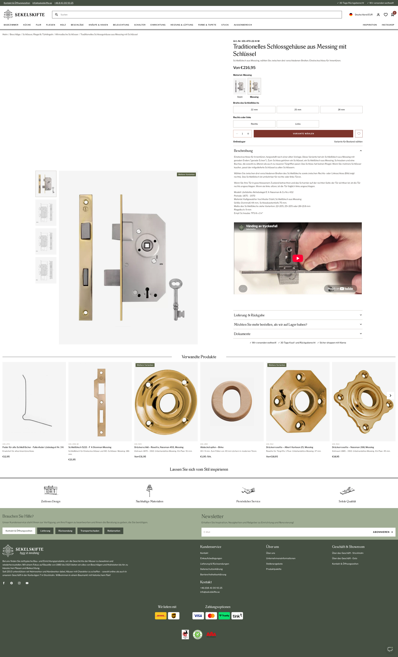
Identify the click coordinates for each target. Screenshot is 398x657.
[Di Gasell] (185, 634)
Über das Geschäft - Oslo (344, 558)
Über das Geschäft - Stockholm (347, 553)
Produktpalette (273, 569)
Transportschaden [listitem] (90, 530)
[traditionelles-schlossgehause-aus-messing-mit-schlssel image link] (128, 257)
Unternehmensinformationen (280, 558)
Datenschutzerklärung (211, 569)
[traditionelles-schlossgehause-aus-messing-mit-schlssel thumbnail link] (45, 184)
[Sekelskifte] (67, 551)
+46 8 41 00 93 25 (63, 3)
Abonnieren (381, 532)
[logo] (24, 15)
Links (297, 124)
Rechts (254, 124)
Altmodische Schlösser (66, 34)
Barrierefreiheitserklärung (213, 574)
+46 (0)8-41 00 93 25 (211, 588)
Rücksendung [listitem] (65, 530)
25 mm (297, 109)
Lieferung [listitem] (45, 530)
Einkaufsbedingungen (211, 558)
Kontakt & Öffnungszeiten (17, 3)
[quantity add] (248, 133)
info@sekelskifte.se (42, 3)
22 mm (254, 109)
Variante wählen (303, 133)
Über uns (270, 553)
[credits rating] (211, 634)
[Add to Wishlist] (359, 133)
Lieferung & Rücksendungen (214, 563)
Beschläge (15, 34)
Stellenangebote (274, 563)
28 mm (341, 109)
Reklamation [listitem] (113, 530)
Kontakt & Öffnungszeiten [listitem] (19, 530)
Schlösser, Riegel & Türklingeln (38, 34)
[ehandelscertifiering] (198, 635)
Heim (5, 34)
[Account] (378, 15)
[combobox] (199, 14)
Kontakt (204, 553)
